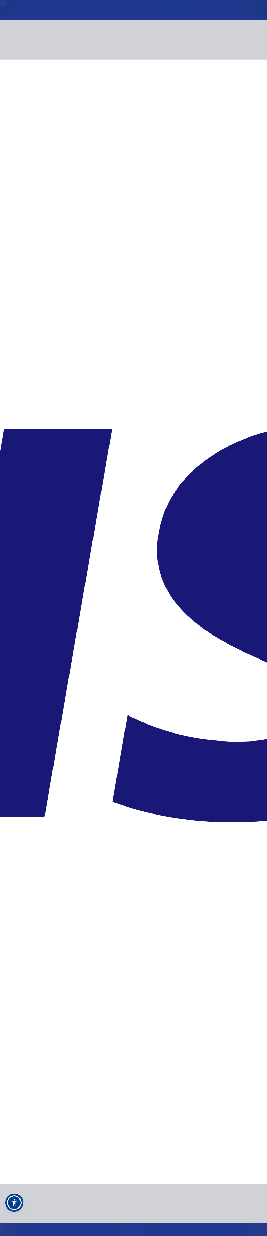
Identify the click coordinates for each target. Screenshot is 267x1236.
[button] (14, 1202)
